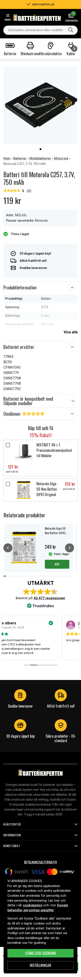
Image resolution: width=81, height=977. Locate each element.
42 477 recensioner (49, 598)
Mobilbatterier (40, 158)
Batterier (20, 158)
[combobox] (40, 30)
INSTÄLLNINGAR (40, 965)
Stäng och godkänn (40, 953)
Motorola (61, 158)
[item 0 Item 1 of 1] (40, 105)
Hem (6, 158)
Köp (57, 564)
